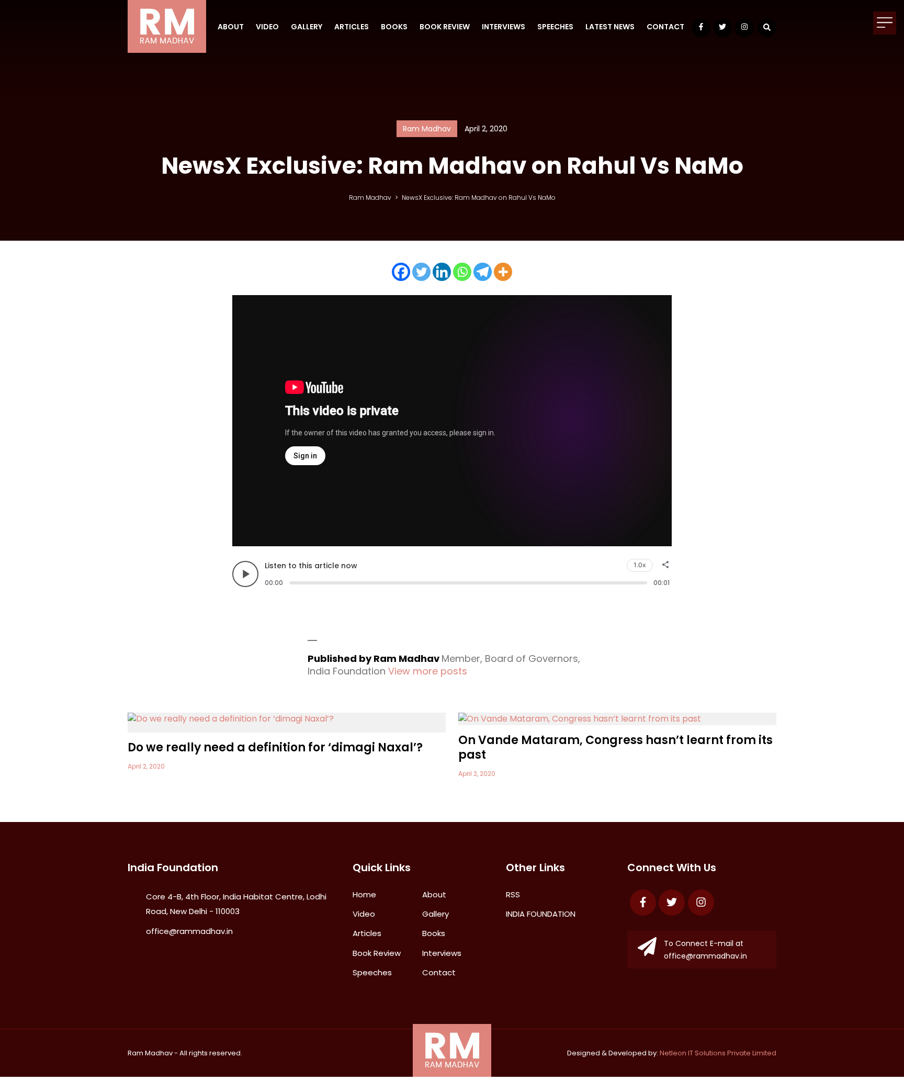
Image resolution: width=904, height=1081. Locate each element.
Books (394, 26)
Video (267, 26)
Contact (665, 26)
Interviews (503, 26)
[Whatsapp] (462, 272)
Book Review (445, 26)
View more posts (427, 671)
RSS (513, 894)
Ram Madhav (150, 1053)
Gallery (306, 26)
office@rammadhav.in (189, 931)
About (231, 26)
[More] (503, 272)
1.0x (640, 565)
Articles (351, 26)
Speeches (555, 26)
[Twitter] (421, 272)
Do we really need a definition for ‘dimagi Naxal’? (275, 747)
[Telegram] (482, 272)
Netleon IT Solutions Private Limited (718, 1053)
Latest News (610, 26)
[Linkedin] (442, 272)
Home (364, 894)
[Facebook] (401, 272)
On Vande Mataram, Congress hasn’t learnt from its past (615, 747)
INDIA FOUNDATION (540, 913)
